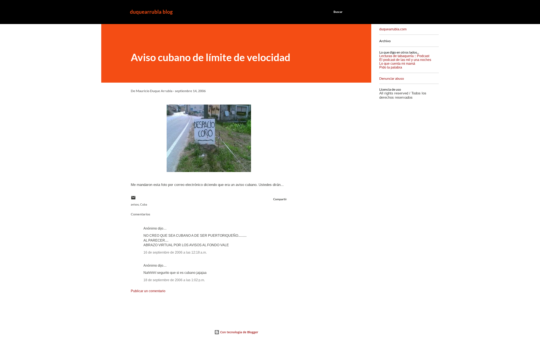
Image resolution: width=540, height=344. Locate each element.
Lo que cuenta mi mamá (397, 63)
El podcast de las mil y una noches (405, 60)
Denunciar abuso (391, 78)
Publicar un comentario (148, 291)
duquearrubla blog (151, 12)
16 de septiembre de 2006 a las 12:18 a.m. (175, 252)
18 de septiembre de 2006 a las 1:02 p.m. (174, 280)
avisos (135, 204)
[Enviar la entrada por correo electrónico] (133, 199)
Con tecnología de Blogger (238, 332)
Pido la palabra (390, 67)
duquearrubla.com (392, 29)
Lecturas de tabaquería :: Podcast (404, 56)
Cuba (143, 204)
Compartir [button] (280, 199)
